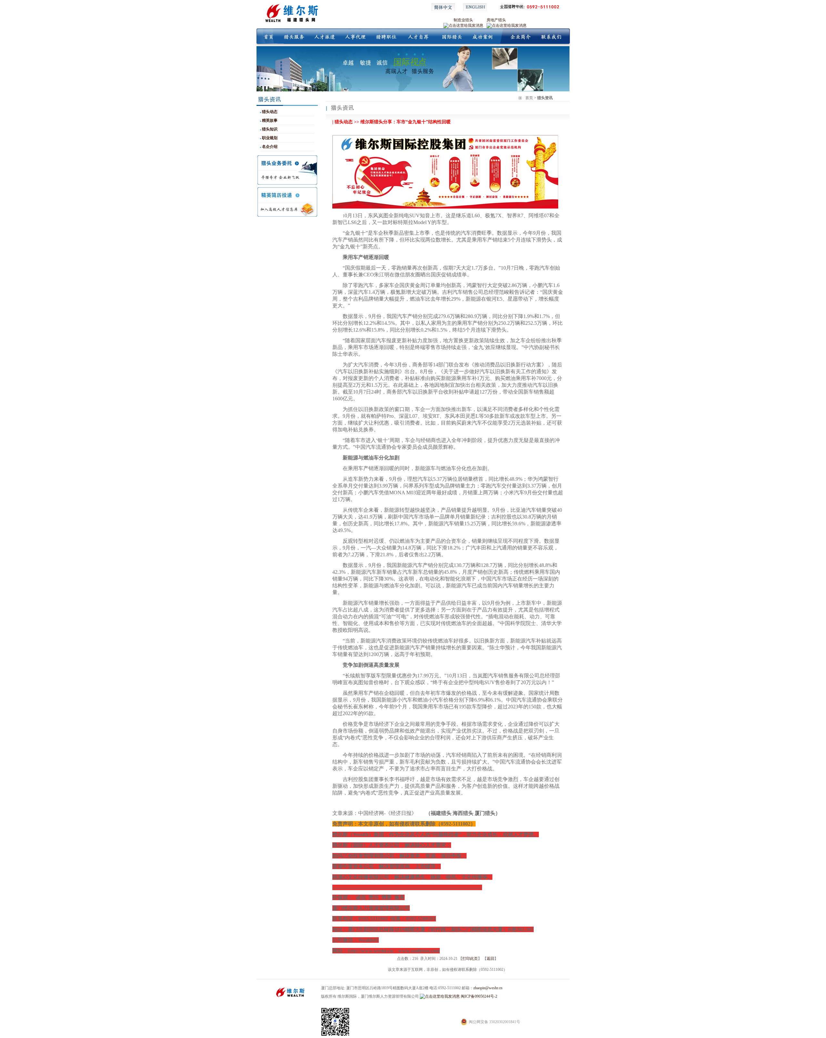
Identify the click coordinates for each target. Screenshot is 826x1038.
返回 (490, 958)
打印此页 (470, 958)
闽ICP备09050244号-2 (479, 996)
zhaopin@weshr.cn (487, 988)
